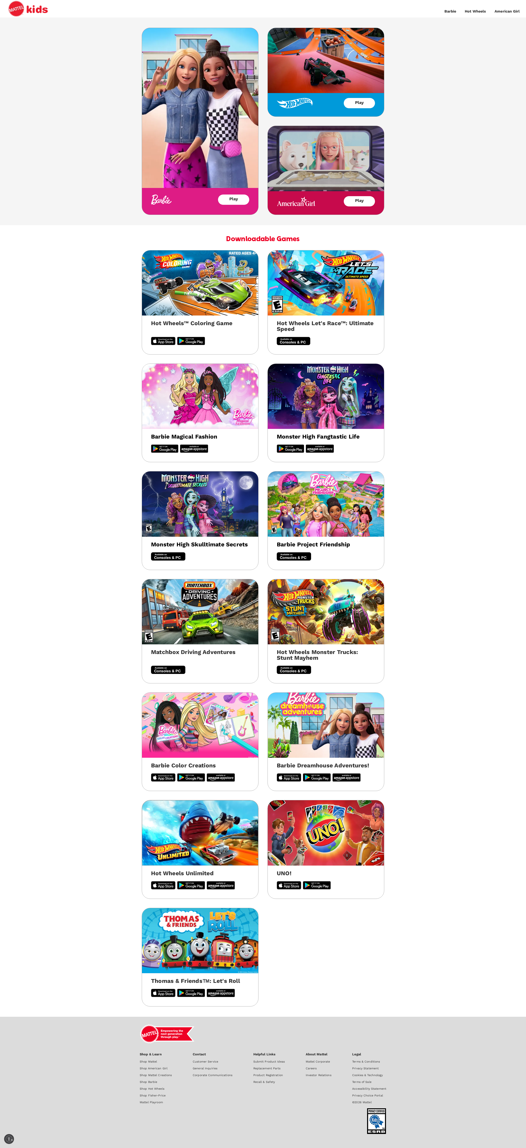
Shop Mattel (148, 1061)
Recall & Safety (264, 1082)
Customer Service (205, 1061)
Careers (311, 1068)
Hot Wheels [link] (475, 11)
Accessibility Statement (369, 1088)
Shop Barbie (148, 1082)
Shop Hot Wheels (152, 1088)
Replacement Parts (267, 1068)
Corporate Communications (212, 1075)
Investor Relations (318, 1075)
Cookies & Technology (367, 1075)
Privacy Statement (365, 1068)
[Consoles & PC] (293, 341)
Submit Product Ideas (269, 1061)
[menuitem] (156, 1078)
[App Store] (163, 885)
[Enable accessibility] (9, 1139)
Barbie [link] (450, 11)
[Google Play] (164, 449)
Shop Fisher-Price (153, 1095)
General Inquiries (205, 1068)
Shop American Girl (153, 1068)
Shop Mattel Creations (156, 1075)
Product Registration (268, 1075)
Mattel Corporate (318, 1061)
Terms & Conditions (366, 1061)
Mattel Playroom (151, 1102)
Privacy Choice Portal (367, 1095)
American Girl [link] (507, 11)
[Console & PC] (168, 557)
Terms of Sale (361, 1082)
